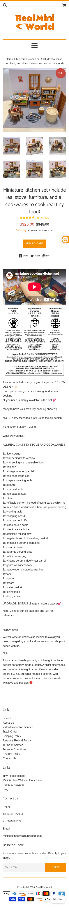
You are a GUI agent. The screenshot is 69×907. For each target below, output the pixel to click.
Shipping (21, 230)
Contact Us (9, 758)
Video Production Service (18, 727)
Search (7, 718)
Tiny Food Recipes (14, 775)
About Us (8, 722)
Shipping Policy (12, 736)
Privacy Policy (11, 753)
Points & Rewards (13, 784)
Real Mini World (44, 887)
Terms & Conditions (14, 749)
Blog (5, 789)
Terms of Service (13, 744)
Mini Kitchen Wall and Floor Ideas (23, 780)
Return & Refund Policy (17, 740)
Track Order (10, 731)
